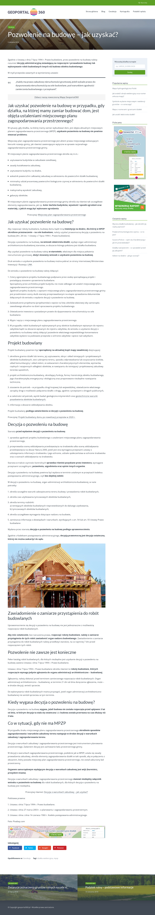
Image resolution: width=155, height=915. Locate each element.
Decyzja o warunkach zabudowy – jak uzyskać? (66, 792)
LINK (30, 264)
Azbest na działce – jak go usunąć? (125, 256)
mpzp (56, 858)
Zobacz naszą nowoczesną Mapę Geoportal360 (56, 97)
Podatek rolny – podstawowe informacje (109, 887)
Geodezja (112, 11)
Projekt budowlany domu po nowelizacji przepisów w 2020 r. (46, 417)
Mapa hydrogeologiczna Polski (124, 88)
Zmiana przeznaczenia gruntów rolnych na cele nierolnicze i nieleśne (49, 887)
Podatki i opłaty (139, 11)
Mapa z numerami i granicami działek (127, 109)
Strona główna (92, 11)
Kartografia (124, 11)
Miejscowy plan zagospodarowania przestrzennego (62, 214)
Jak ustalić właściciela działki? (123, 114)
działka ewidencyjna (45, 858)
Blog (103, 11)
